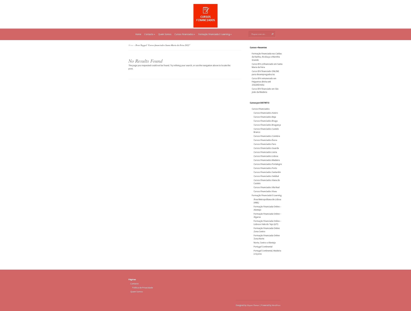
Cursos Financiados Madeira (267, 160)
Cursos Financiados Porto (265, 168)
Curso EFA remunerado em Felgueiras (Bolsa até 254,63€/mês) (264, 81)
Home (138, 34)
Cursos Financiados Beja (265, 117)
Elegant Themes (253, 305)
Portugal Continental (263, 246)
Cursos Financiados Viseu (265, 191)
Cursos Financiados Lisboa (266, 156)
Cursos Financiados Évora (265, 140)
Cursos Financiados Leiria (265, 152)
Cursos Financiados (185, 34)
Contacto (149, 34)
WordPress (276, 305)
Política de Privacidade (142, 287)
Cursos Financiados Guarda (266, 148)
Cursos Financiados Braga (266, 121)
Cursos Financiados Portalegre (268, 164)
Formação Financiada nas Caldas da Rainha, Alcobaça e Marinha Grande (267, 56)
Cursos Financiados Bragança (267, 125)
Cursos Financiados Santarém (267, 172)
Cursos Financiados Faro (265, 144)
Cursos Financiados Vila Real (267, 187)
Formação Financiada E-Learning (215, 34)
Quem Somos (164, 34)
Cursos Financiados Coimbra (267, 136)
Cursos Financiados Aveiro (266, 113)
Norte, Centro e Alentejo (265, 242)
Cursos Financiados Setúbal (266, 176)
